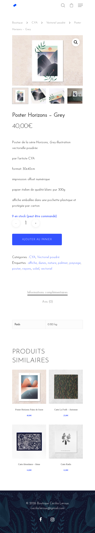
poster (16, 268)
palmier (63, 263)
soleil (36, 268)
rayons (26, 268)
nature (52, 263)
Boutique (17, 22)
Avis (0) (47, 301)
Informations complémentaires (47, 292)
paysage (75, 263)
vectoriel (46, 268)
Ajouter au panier (37, 239)
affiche (32, 263)
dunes (42, 263)
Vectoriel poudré (55, 22)
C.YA (35, 22)
